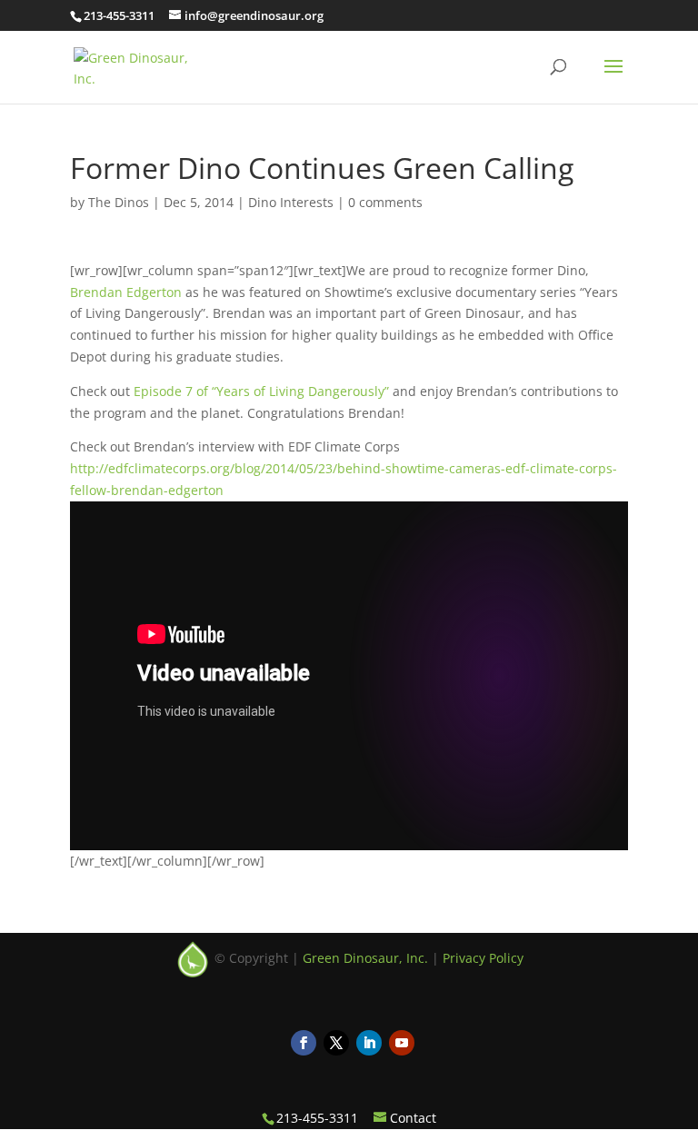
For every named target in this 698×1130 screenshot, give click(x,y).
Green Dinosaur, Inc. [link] (365, 957)
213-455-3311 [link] (119, 15)
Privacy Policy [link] (483, 957)
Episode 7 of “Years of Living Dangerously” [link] (261, 391)
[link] (142, 65)
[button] (613, 78)
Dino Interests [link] (291, 202)
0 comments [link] (385, 202)
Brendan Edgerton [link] (126, 292)
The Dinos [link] (118, 202)
